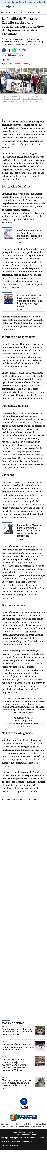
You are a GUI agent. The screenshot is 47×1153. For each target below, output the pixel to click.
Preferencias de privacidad (9, 1145)
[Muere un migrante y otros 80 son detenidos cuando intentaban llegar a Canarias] (40, 1082)
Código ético (5, 1141)
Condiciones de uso (30, 1138)
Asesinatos (33, 799)
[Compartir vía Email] (24, 50)
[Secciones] (2, 7)
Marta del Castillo (19, 799)
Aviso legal (4, 1138)
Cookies (41, 1138)
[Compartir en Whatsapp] (14, 50)
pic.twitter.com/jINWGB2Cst (23, 720)
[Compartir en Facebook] (4, 50)
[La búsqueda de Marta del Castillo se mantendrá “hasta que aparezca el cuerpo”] (8, 234)
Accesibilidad (15, 1141)
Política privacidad (16, 1138)
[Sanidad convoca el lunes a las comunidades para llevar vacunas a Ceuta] (40, 1030)
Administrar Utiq (27, 1141)
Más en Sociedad (13, 1023)
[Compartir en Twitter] (9, 50)
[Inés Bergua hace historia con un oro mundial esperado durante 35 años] (40, 1046)
